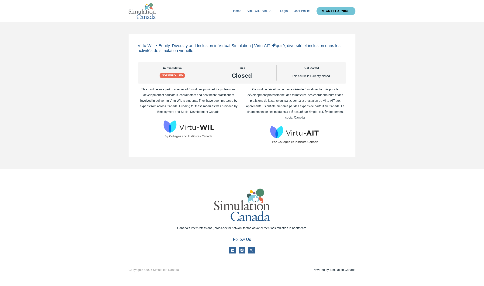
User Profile (302, 10)
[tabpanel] (242, 116)
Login (284, 10)
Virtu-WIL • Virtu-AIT (260, 10)
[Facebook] (242, 250)
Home (237, 10)
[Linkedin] (232, 250)
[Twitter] (251, 250)
